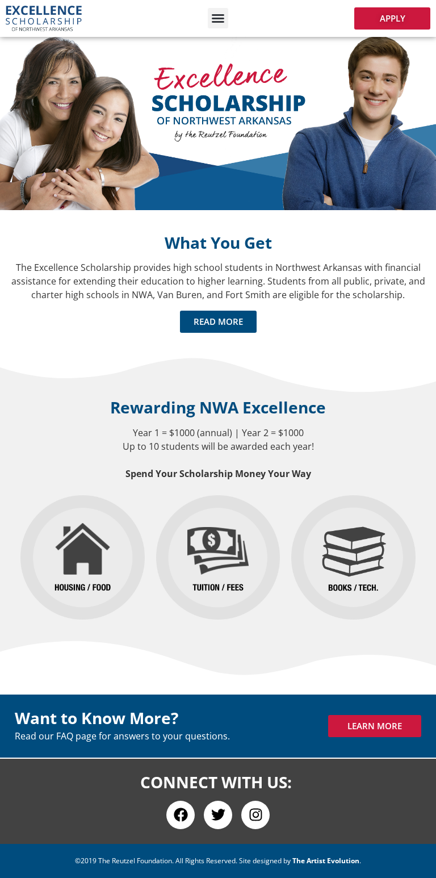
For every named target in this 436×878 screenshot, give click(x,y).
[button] (218, 18)
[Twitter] (218, 815)
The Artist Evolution (325, 861)
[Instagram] (255, 815)
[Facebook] (180, 815)
